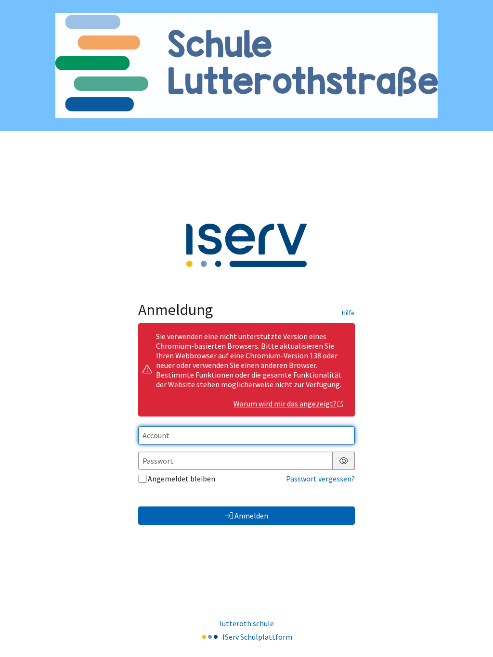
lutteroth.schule (247, 623)
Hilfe (348, 312)
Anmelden (251, 515)
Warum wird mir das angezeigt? (285, 403)
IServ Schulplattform (257, 637)
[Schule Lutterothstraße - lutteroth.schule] (246, 65)
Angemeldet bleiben (181, 478)
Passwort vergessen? (320, 478)
